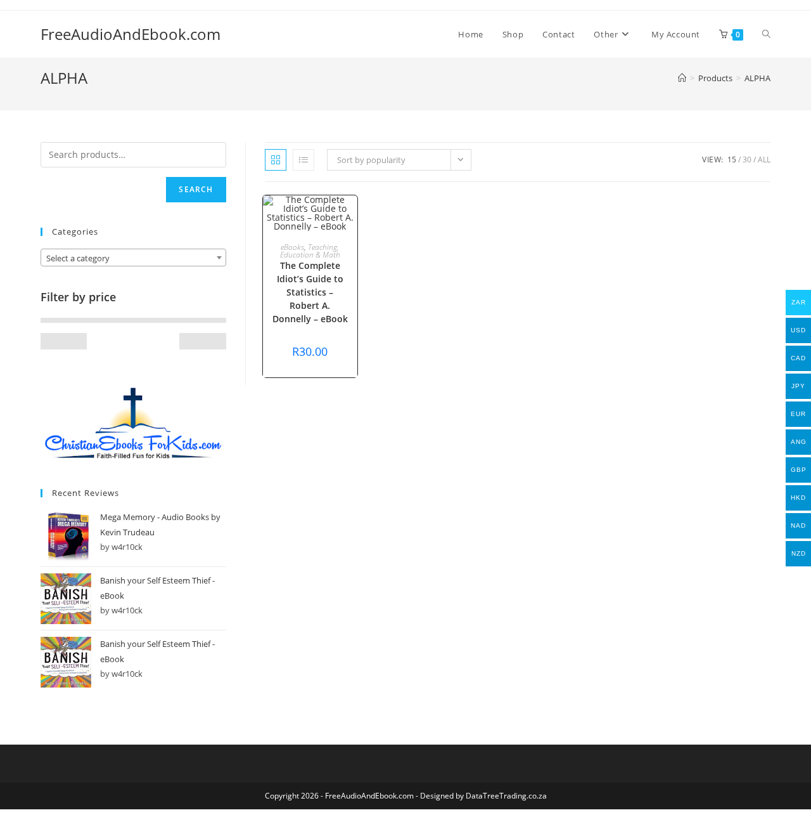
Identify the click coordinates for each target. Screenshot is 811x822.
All (764, 159)
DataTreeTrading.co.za (506, 795)
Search (196, 189)
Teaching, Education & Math (310, 251)
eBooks (292, 247)
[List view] (303, 160)
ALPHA (757, 78)
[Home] (682, 78)
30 (747, 159)
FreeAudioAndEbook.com (130, 33)
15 (731, 159)
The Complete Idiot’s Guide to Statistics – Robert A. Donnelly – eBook (310, 292)
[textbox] (133, 258)
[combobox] (133, 257)
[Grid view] (275, 160)
